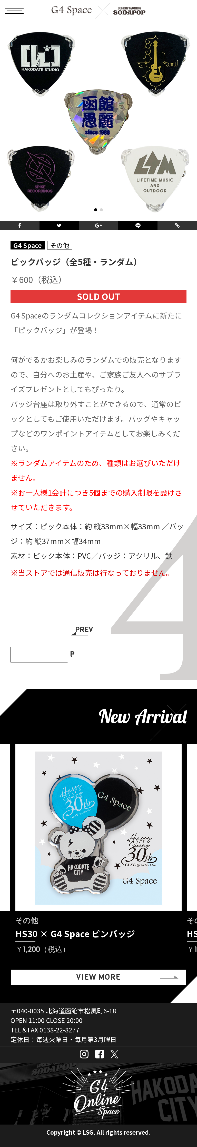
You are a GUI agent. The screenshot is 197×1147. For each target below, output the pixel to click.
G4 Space (27, 245)
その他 (59, 245)
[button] (95, 210)
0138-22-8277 (60, 1029)
